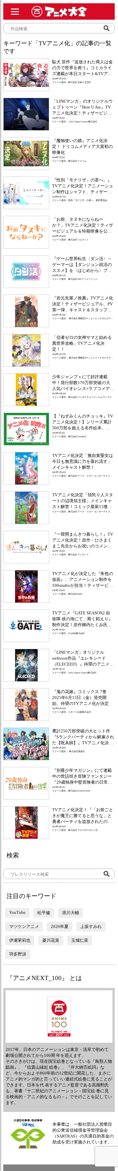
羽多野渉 (17, 954)
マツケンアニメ (24, 926)
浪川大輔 (70, 912)
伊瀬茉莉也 (19, 940)
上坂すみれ (91, 926)
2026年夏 (60, 926)
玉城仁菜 (79, 940)
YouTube (17, 912)
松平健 (43, 912)
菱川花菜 (50, 940)
